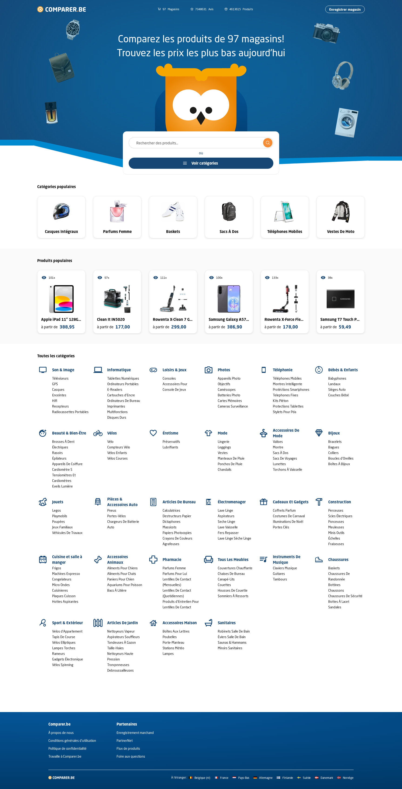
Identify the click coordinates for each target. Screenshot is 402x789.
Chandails (224, 469)
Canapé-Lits (226, 579)
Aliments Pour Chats (121, 574)
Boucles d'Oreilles (341, 458)
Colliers (333, 453)
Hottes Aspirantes (65, 601)
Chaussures (338, 559)
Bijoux (334, 433)
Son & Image (63, 370)
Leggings (224, 447)
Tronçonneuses (118, 665)
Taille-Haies (115, 648)
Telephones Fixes (285, 395)
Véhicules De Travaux (67, 533)
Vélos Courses (117, 458)
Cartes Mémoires (230, 401)
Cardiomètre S (62, 469)
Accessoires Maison (180, 622)
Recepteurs (60, 406)
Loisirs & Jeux (175, 370)
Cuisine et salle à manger (67, 559)
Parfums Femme (174, 568)
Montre (278, 447)
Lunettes (279, 464)
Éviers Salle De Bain (232, 637)
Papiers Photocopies (177, 533)
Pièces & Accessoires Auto (122, 502)
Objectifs (224, 384)
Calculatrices (171, 510)
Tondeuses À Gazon (121, 642)
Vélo (110, 442)
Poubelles (170, 637)
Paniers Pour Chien (120, 579)
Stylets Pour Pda (284, 412)
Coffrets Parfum (284, 510)
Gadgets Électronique (67, 659)
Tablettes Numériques (123, 378)
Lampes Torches (63, 648)
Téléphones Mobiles (287, 378)
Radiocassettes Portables (70, 412)
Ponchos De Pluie (230, 464)
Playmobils (59, 516)
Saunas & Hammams (232, 642)
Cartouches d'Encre (121, 395)
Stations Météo (173, 648)
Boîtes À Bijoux (339, 464)
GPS (55, 384)
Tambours (280, 579)
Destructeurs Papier (177, 516)
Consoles (169, 378)
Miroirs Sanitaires (230, 648)
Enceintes (59, 395)
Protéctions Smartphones (291, 389)
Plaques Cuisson (64, 596)
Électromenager (232, 502)
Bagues (333, 447)
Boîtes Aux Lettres (176, 631)
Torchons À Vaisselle (287, 469)
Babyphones (337, 378)
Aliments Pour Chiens (122, 568)
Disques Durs (116, 417)
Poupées (58, 522)
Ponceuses (336, 522)
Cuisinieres (60, 590)
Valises (278, 442)
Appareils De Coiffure (67, 464)
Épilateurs (59, 458)
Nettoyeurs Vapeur (121, 631)
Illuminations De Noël (288, 522)
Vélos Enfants (117, 453)
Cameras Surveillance (233, 406)
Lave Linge (225, 510)
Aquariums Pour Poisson (124, 585)
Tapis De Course (63, 637)
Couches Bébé (338, 395)
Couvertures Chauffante (235, 568)
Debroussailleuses (120, 670)
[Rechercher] (267, 142)
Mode (222, 433)
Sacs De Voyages (285, 458)
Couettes (224, 585)
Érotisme (170, 433)
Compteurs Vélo (118, 447)
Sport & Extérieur (67, 622)
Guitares (279, 574)
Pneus (111, 510)
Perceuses (335, 510)
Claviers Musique (285, 568)
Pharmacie (172, 559)
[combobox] (201, 142)
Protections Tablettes (288, 406)
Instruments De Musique (286, 559)
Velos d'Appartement (67, 631)
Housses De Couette (233, 590)
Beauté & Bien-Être (69, 433)
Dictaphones (172, 522)
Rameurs (58, 654)
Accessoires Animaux (117, 559)
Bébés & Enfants (343, 370)
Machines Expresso (66, 574)
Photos (224, 370)
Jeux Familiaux (62, 527)
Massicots (170, 527)
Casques (58, 389)
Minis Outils (336, 533)
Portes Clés (281, 527)
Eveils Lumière (62, 486)
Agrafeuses (171, 544)
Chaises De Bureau (231, 574)
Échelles (334, 538)
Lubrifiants (170, 447)
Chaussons (336, 590)
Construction (339, 502)
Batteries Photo (229, 395)
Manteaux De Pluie (231, 458)
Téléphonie (282, 370)
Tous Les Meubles (233, 559)
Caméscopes (227, 389)
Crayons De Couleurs (177, 538)
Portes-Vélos (116, 516)
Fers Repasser (228, 533)
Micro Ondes (61, 585)
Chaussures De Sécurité (345, 596)
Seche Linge (226, 522)
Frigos (56, 568)
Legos (56, 510)
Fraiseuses (336, 544)
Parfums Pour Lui (175, 574)
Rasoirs (57, 453)
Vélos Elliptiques (64, 642)
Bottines (334, 585)
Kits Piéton (280, 401)
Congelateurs (61, 579)
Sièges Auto (337, 389)
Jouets (57, 502)
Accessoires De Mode (286, 433)
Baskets (334, 568)
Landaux (334, 384)
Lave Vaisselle (228, 527)
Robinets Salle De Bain (234, 631)
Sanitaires (227, 622)
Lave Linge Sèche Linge (234, 538)
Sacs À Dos (280, 453)
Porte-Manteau (173, 642)
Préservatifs (171, 442)
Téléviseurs (60, 378)
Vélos (112, 433)
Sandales (334, 607)
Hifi (54, 401)
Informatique (119, 370)
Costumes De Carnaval (289, 516)
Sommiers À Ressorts (233, 596)
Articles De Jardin (122, 622)
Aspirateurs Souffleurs (123, 637)
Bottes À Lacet (338, 601)
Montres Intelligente (287, 384)
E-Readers (114, 389)
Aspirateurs (226, 516)
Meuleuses (336, 527)
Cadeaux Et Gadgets (290, 502)
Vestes (223, 453)
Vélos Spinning (62, 665)
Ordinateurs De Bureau (123, 401)
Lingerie (223, 442)
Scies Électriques (340, 516)
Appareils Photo (229, 378)
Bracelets (335, 442)
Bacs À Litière (117, 590)
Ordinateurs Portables (123, 384)
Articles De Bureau (179, 502)
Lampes (168, 654)
